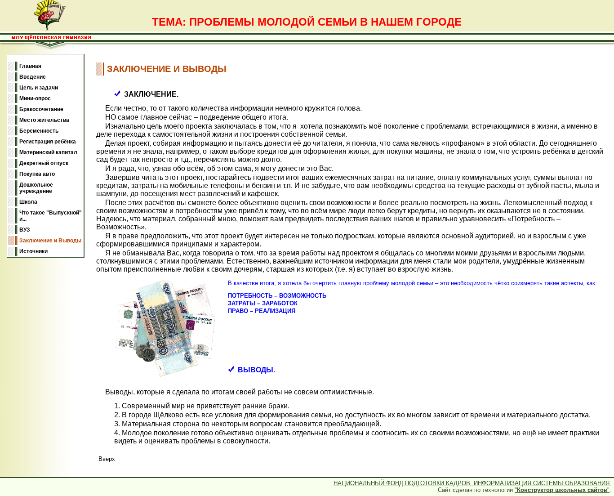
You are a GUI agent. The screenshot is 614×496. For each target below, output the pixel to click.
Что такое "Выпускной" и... (50, 216)
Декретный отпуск (43, 163)
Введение (32, 77)
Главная (30, 66)
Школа (28, 202)
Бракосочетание (41, 109)
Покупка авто (37, 174)
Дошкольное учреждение (36, 188)
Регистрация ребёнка (47, 142)
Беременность (38, 131)
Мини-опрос (35, 98)
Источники (33, 251)
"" (562, 490)
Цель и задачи (38, 88)
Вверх (106, 459)
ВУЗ (24, 230)
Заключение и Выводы (50, 240)
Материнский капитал (48, 152)
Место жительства (44, 120)
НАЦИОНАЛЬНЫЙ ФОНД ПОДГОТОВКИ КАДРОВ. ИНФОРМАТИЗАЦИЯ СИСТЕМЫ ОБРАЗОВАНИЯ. (472, 483)
